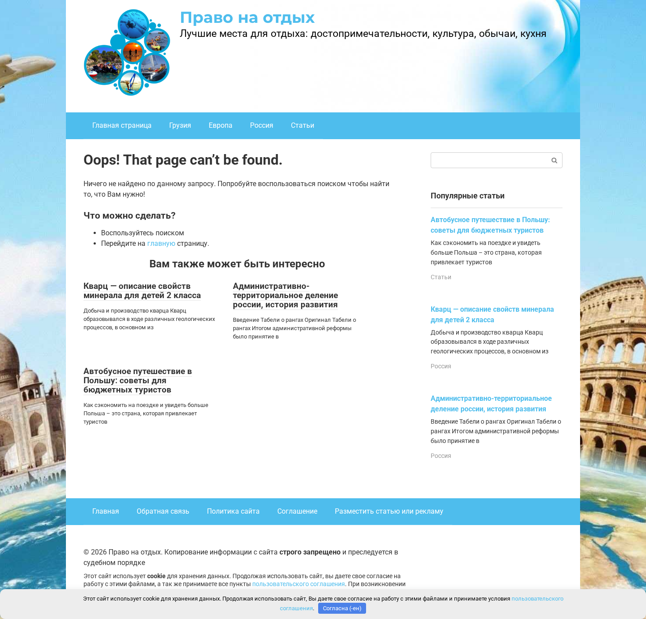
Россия (261, 125)
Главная (105, 511)
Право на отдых (247, 17)
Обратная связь (163, 511)
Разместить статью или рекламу (389, 511)
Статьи (302, 125)
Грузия (180, 125)
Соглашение (297, 511)
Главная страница (122, 125)
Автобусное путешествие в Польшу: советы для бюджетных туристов (137, 380)
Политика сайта (233, 511)
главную (161, 243)
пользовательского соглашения (298, 584)
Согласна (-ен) (342, 608)
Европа (220, 125)
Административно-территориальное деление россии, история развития (285, 295)
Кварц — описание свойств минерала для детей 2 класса (142, 290)
